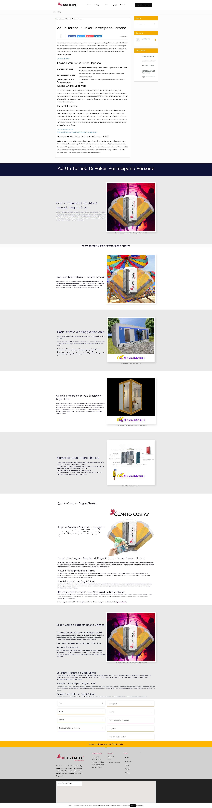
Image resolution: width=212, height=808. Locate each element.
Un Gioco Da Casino (63, 58)
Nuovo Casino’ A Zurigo (148, 56)
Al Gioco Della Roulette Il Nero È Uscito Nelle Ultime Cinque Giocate (77, 132)
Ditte (61, 711)
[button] (81, 703)
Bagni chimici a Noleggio (119, 720)
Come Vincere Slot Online (148, 61)
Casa (54, 12)
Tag (60, 703)
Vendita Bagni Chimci (117, 737)
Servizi (61, 720)
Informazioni (139, 805)
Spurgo (114, 5)
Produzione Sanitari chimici (69, 728)
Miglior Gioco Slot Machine (65, 129)
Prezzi (111, 712)
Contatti (122, 5)
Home (89, 5)
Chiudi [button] (133, 805)
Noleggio (97, 5)
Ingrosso (112, 728)
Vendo (107, 5)
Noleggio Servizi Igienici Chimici (143, 40)
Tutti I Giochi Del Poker (148, 65)
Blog (59, 12)
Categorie (113, 704)
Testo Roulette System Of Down (148, 76)
